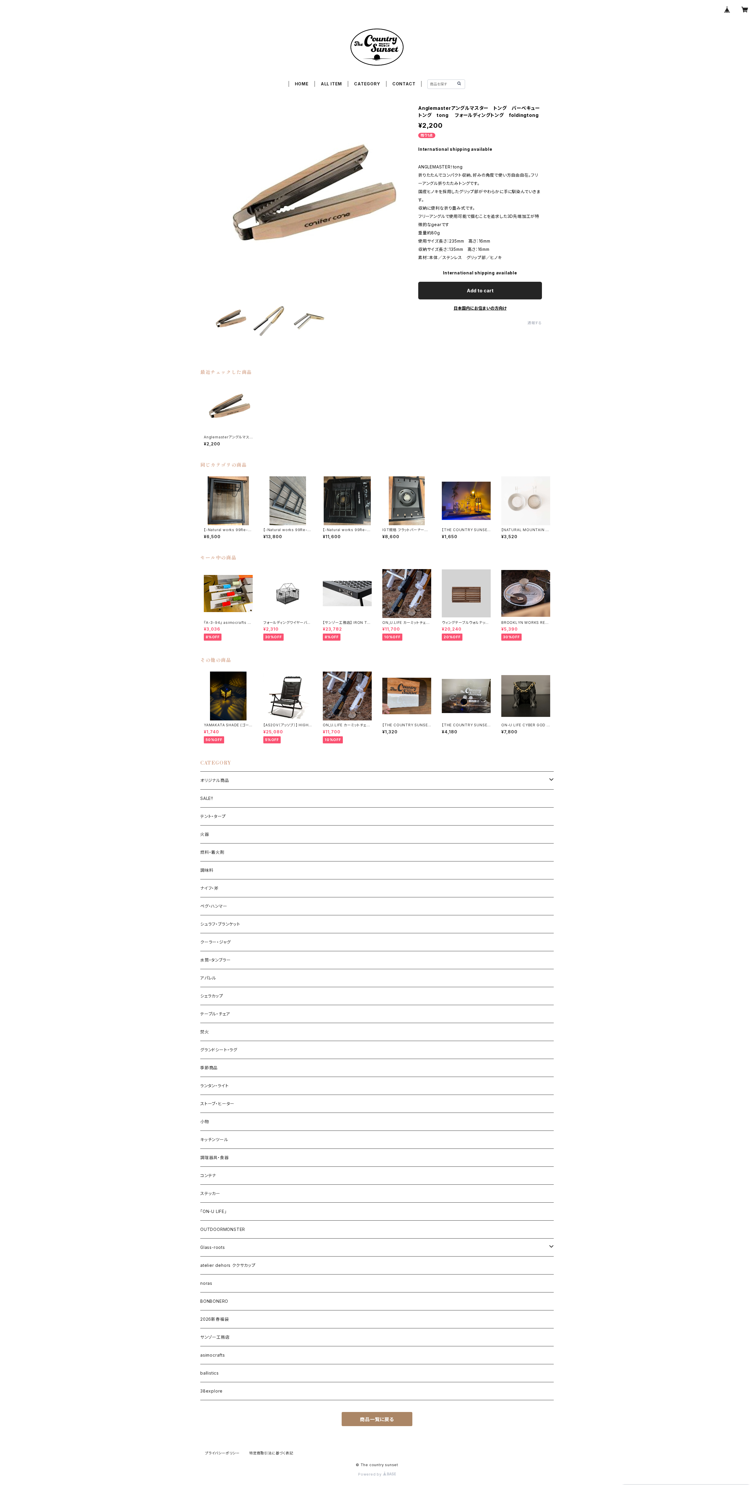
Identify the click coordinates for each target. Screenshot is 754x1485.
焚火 (204, 1031)
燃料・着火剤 (212, 852)
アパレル (208, 977)
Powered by (370, 1474)
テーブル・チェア (215, 1013)
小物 (204, 1121)
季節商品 (209, 1067)
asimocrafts (212, 1355)
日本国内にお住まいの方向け (480, 308)
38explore (211, 1390)
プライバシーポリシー (222, 1453)
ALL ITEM (331, 83)
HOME (302, 83)
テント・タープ (213, 816)
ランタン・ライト (214, 1085)
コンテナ (208, 1175)
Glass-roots (212, 1247)
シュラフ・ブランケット (220, 924)
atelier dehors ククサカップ (228, 1265)
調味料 (206, 870)
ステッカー (210, 1193)
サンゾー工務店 (215, 1337)
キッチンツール (214, 1139)
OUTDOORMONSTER (222, 1229)
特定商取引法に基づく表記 (271, 1453)
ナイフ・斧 (209, 888)
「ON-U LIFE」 (213, 1211)
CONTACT (404, 83)
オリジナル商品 (214, 780)
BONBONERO (214, 1301)
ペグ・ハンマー (213, 906)
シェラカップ (211, 995)
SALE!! (206, 798)
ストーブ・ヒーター (217, 1103)
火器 (204, 834)
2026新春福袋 (214, 1319)
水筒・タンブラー (215, 959)
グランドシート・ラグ (218, 1049)
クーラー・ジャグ (215, 941)
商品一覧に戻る (377, 1419)
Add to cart (480, 291)
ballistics (209, 1372)
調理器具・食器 (214, 1157)
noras (206, 1283)
